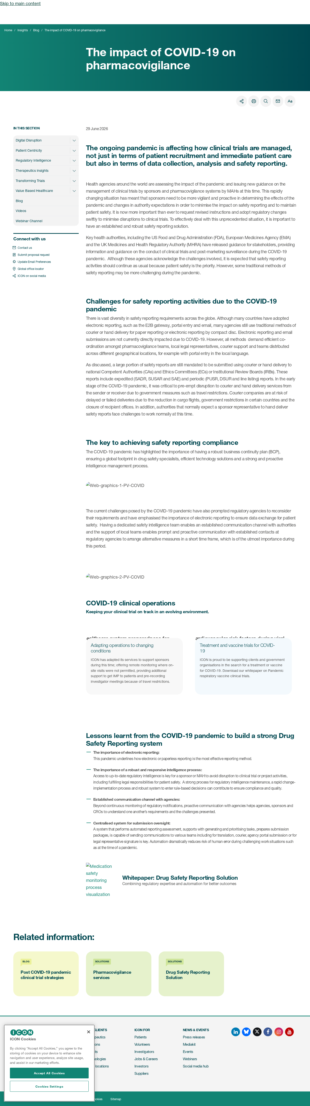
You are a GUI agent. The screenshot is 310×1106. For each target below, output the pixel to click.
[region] (49, 1063)
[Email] (277, 101)
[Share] (241, 101)
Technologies (96, 1059)
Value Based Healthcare (34, 190)
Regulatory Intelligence (33, 160)
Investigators (144, 1051)
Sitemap (115, 1099)
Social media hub (196, 1066)
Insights (22, 30)
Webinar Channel (29, 221)
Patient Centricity (29, 150)
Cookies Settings (49, 1086)
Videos (21, 211)
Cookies (97, 1099)
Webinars (190, 1059)
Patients (140, 1037)
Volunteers (142, 1044)
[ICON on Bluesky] (246, 1032)
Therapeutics (96, 1037)
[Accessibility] (290, 101)
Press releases (194, 1037)
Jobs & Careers (146, 1059)
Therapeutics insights (32, 170)
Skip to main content (20, 3)
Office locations (97, 1066)
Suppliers (141, 1073)
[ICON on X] (257, 1032)
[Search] (265, 101)
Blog (36, 30)
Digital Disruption (29, 140)
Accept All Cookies (49, 1073)
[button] (74, 140)
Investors (141, 1066)
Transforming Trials (30, 181)
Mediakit (189, 1044)
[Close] (88, 1032)
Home (8, 30)
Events (188, 1051)
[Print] (253, 101)
